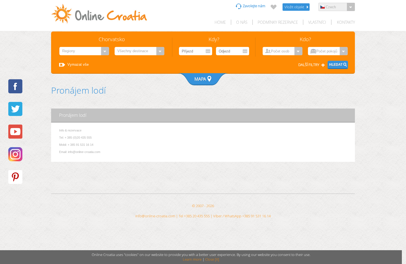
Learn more (192, 259)
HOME (220, 22)
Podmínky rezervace (278, 22)
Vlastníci (317, 22)
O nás (241, 22)
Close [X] (212, 259)
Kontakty (346, 22)
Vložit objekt (294, 7)
